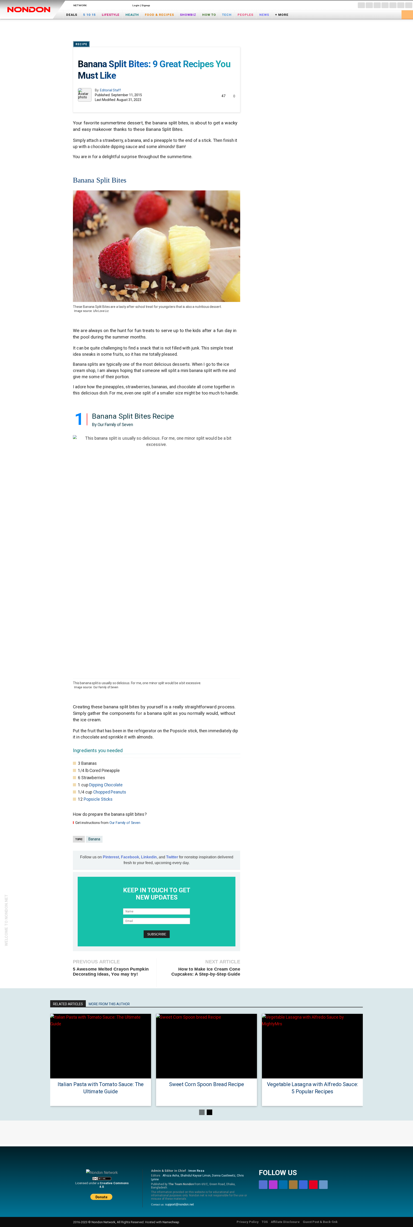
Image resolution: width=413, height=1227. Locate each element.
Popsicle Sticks (98, 799)
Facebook (130, 857)
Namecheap (171, 1222)
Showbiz (188, 15)
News (264, 15)
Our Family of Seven (124, 823)
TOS (265, 1222)
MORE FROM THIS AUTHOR (109, 1004)
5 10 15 (89, 15)
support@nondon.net (179, 1204)
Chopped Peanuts (109, 792)
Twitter (172, 857)
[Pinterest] (400, 5)
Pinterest (111, 857)
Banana (94, 839)
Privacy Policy (248, 1222)
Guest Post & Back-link (320, 1222)
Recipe (81, 44)
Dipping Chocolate (105, 785)
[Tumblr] (408, 5)
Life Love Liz (101, 311)
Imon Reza (196, 1170)
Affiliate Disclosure (285, 1222)
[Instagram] (369, 5)
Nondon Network (103, 1222)
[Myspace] (393, 5)
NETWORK (80, 5)
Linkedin (149, 857)
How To (209, 15)
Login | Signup (141, 5)
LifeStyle (111, 15)
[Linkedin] (377, 5)
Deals (71, 15)
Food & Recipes (159, 15)
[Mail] (385, 5)
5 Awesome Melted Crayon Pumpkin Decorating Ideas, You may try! (111, 972)
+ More (281, 15)
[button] (407, 14)
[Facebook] (361, 5)
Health (132, 15)
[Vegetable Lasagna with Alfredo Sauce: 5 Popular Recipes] (312, 1046)
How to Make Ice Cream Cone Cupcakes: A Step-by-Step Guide (205, 972)
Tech (227, 15)
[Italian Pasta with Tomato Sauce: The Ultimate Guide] (100, 1046)
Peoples (245, 15)
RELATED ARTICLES (68, 1004)
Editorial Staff (110, 90)
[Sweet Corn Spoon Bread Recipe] (206, 1046)
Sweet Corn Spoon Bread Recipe (206, 1084)
